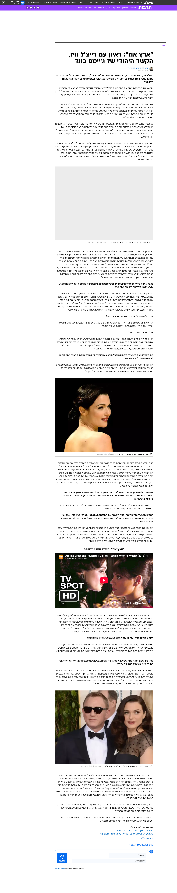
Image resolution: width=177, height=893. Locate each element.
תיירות (73, 3)
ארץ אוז (150, 838)
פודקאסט (92, 8)
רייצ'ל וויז (143, 838)
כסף (97, 3)
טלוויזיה (133, 8)
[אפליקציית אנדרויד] (38, 7)
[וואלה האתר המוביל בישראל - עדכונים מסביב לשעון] (148, 2)
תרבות (112, 3)
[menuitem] (137, 2)
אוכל (90, 3)
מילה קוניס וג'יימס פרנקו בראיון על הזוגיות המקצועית (126, 834)
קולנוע (111, 8)
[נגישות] (3, 2)
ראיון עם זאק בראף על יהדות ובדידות (134, 830)
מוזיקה (118, 8)
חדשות (139, 3)
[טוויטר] (31, 7)
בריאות (82, 3)
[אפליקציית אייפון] (34, 7)
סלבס (104, 3)
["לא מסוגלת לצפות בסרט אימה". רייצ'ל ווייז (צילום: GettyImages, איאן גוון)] (104, 417)
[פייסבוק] (27, 7)
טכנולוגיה (64, 3)
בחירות (121, 3)
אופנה (54, 3)
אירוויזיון (125, 8)
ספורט (130, 3)
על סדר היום (102, 8)
